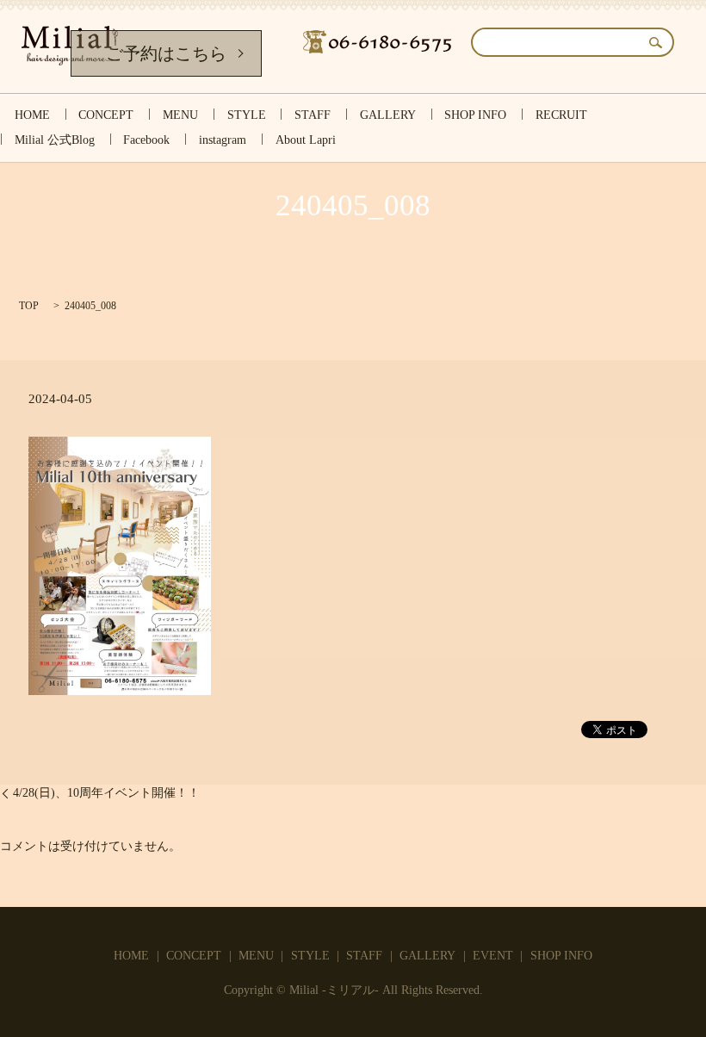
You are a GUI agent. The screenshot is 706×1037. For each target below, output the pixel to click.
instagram (222, 140)
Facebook (146, 140)
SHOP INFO (475, 115)
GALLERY (388, 115)
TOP (29, 306)
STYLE (246, 115)
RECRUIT (561, 115)
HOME (32, 115)
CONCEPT (105, 115)
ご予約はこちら (166, 53)
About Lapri (306, 140)
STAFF (312, 115)
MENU (180, 115)
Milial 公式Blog (55, 140)
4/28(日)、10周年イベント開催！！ (106, 792)
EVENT (493, 955)
